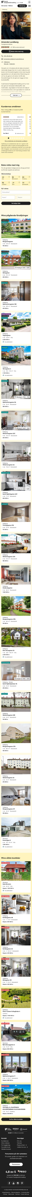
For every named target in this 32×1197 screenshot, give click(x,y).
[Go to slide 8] (21, 138)
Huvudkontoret (5, 1147)
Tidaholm (12, 64)
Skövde (6, 64)
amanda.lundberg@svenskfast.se (14, 59)
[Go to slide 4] (14, 138)
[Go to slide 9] (23, 138)
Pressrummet (21, 1145)
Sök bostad (4, 5)
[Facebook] (9, 1183)
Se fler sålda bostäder (16, 1119)
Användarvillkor (25, 1192)
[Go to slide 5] (16, 138)
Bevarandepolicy (16, 1192)
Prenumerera (16, 1164)
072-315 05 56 (8, 56)
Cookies (5, 1194)
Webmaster (11, 1194)
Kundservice (4, 1141)
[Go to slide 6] (18, 138)
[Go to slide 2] (10, 138)
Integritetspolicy (6, 1192)
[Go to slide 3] (12, 138)
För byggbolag (5, 1145)
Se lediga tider (16, 203)
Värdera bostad (6, 1149)
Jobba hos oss (21, 1147)
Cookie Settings (25, 1194)
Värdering (22, 6)
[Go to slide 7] (19, 138)
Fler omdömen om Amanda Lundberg (16, 141)
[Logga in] (29, 2)
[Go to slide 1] (8, 138)
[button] (29, 6)
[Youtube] (13, 1183)
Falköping (4, 9)
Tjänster (19, 1143)
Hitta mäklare (5, 1143)
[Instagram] (18, 1183)
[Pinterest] (22, 1183)
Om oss (19, 1141)
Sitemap (17, 1194)
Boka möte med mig (17, 51)
